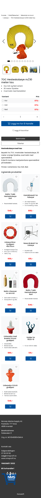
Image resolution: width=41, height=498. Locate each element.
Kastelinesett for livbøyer (31, 196)
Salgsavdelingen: (8, 451)
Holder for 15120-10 (31, 338)
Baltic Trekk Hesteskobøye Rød (31, 292)
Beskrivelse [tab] (20, 138)
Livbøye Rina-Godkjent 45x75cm (10, 244)
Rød (6, 109)
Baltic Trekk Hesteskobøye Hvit (10, 196)
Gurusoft (20, 494)
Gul (5, 100)
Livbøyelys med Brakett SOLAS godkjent (10, 338)
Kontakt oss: (6, 446)
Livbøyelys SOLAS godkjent (10, 386)
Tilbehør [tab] (20, 143)
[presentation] (3, 41)
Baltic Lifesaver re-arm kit (10, 292)
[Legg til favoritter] (16, 177)
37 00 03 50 (6, 453)
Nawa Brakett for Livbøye (31, 244)
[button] (8, 61)
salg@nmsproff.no (9, 456)
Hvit (6, 105)
